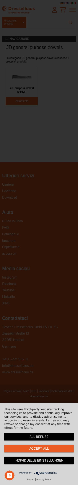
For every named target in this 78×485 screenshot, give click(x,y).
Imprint (30, 479)
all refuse (39, 437)
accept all (39, 448)
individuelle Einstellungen (39, 460)
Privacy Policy (43, 479)
